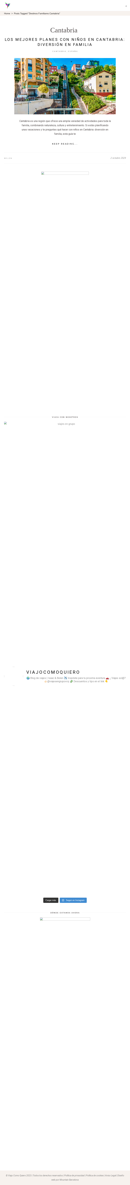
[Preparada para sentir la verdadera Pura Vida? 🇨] (80, 792)
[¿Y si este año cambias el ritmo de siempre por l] (18, 790)
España (73, 51)
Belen (8, 158)
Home (7, 13)
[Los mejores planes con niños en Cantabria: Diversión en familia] (65, 86)
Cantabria (64, 30)
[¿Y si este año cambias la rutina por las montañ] (49, 779)
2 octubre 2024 (118, 158)
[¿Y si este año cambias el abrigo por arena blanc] (111, 762)
